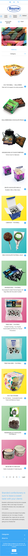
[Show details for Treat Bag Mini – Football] (14, 348)
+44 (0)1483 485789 (8, 22)
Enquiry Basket (15, 16)
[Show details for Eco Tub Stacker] (14, 381)
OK (14, 550)
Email (22, 21)
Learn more (14, 553)
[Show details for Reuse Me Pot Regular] (14, 452)
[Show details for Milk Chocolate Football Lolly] (14, 240)
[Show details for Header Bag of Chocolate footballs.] (14, 418)
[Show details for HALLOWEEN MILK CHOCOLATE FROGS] (14, 105)
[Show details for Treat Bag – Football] (14, 310)
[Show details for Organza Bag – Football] (14, 273)
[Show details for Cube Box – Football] (14, 208)
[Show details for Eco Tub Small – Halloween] (14, 70)
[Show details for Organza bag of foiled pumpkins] (14, 138)
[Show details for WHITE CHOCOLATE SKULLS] (14, 173)
